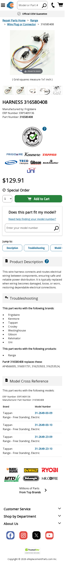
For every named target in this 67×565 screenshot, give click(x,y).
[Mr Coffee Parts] (50, 478)
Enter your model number (22, 228)
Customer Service (17, 509)
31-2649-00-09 (43, 413)
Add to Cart (41, 198)
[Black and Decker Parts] (12, 470)
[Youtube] (49, 535)
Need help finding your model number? (32, 219)
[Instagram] (23, 535)
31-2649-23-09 (43, 437)
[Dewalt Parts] (31, 470)
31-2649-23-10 (43, 448)
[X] (36, 535)
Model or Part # (28, 5)
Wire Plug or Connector (21, 24)
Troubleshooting (36, 248)
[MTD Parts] (12, 478)
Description (12, 248)
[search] (44, 5)
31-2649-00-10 (43, 425)
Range (34, 20)
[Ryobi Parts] (50, 470)
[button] (3, 5)
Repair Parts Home (14, 20)
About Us (11, 523)
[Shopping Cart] (60, 5)
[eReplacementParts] (10, 5)
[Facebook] (10, 535)
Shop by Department (20, 516)
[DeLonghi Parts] (31, 478)
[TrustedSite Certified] (32, 551)
